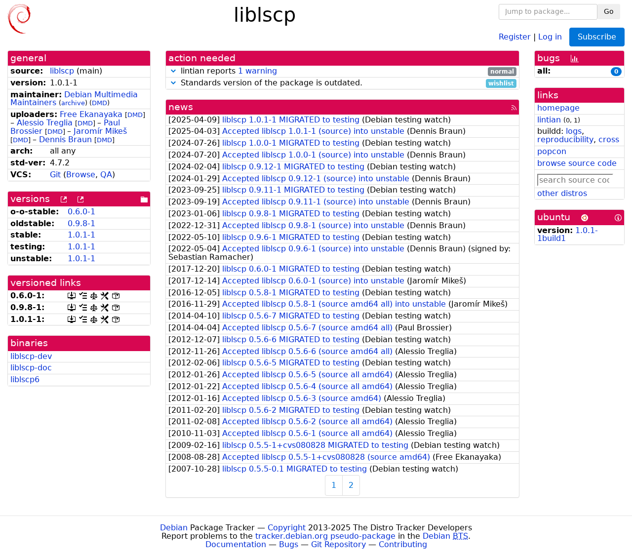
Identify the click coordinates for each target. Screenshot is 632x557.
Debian (174, 527)
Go (609, 11)
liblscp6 (25, 379)
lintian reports (346, 71)
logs (574, 131)
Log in (550, 36)
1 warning (257, 71)
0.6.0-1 (81, 211)
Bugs (288, 544)
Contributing (403, 544)
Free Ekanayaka (91, 114)
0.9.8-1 (81, 223)
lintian (549, 119)
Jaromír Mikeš (100, 131)
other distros (562, 193)
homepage (558, 108)
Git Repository (338, 544)
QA (106, 174)
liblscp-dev (31, 356)
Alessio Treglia (45, 122)
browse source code (577, 163)
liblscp (62, 71)
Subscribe (597, 36)
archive (73, 103)
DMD (99, 103)
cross (608, 139)
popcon (551, 151)
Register (515, 36)
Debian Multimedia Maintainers (74, 99)
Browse (80, 174)
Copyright (287, 527)
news (180, 107)
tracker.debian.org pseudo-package (325, 536)
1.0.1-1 (81, 234)
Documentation (235, 544)
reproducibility (565, 139)
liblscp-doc (31, 367)
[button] (173, 71)
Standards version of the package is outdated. (346, 83)
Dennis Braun (65, 139)
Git (55, 174)
